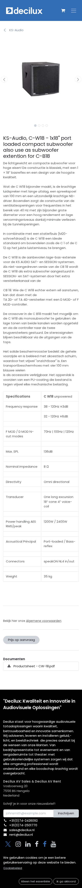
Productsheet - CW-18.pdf (34, 666)
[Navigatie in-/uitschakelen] (73, 10)
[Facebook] (37, 844)
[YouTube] (53, 844)
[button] (4, 79)
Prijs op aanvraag (21, 640)
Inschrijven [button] (66, 813)
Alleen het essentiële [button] (35, 881)
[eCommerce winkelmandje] (63, 10)
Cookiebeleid (12, 868)
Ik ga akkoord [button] (66, 881)
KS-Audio (16, 30)
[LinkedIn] (28, 844)
